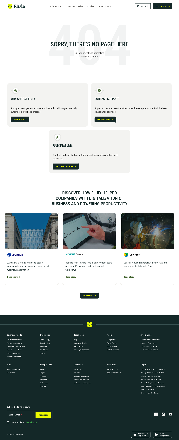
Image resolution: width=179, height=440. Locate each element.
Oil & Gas (44, 350)
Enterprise (11, 373)
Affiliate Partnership (81, 376)
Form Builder (112, 346)
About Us (77, 369)
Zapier (42, 373)
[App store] (140, 435)
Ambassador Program (82, 383)
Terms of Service (147, 389)
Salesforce (44, 383)
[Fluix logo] (16, 6)
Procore (43, 376)
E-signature (111, 340)
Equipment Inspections (16, 346)
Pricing (90, 6)
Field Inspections (13, 353)
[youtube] (170, 414)
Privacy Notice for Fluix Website (153, 373)
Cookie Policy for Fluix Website (153, 386)
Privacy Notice (31, 422)
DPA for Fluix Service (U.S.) (151, 376)
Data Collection (113, 350)
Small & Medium (13, 369)
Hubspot (43, 379)
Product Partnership (81, 379)
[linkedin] (156, 414)
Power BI (43, 386)
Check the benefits (64, 166)
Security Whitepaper (81, 350)
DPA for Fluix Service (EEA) (151, 379)
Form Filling (111, 343)
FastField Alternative (149, 346)
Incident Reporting (14, 356)
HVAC (42, 353)
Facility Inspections (14, 350)
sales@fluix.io (112, 369)
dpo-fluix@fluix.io (114, 373)
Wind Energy (45, 340)
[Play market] (162, 435)
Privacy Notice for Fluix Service (152, 369)
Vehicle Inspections (14, 343)
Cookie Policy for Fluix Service (152, 383)
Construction (45, 343)
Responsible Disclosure (150, 393)
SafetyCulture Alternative (150, 340)
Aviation (43, 346)
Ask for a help (103, 119)
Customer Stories (75, 6)
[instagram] (163, 414)
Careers (77, 373)
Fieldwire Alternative (148, 343)
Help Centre (78, 346)
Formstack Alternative (149, 350)
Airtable (43, 369)
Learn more (18, 119)
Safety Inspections (14, 340)
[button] (89, 296)
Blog (75, 340)
